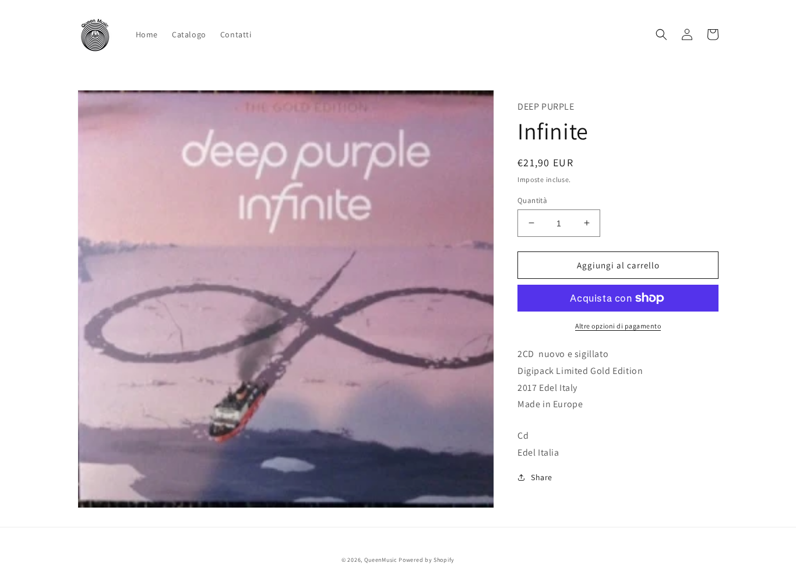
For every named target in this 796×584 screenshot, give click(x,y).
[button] (661, 34)
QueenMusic (380, 560)
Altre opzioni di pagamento (618, 325)
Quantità (532, 200)
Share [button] (541, 476)
